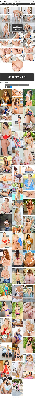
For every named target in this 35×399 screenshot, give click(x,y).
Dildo (11, 84)
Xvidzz (19, 3)
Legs (20, 84)
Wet (27, 84)
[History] (32, 3)
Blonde (7, 84)
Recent (4, 3)
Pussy (24, 84)
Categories (8, 3)
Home (1, 3)
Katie (6, 82)
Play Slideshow (1, 5)
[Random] (30, 3)
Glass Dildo (15, 84)
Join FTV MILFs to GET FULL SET (17, 27)
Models (12, 3)
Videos (16, 3)
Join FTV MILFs (17, 77)
